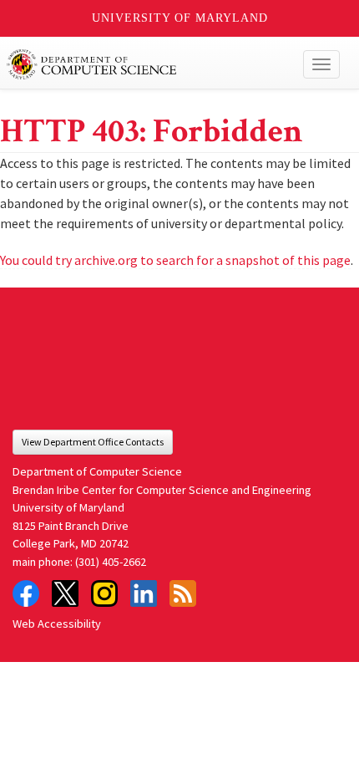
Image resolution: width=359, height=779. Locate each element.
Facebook (26, 593)
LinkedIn (143, 593)
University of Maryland (180, 18)
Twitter (65, 593)
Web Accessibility (57, 623)
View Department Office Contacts (93, 441)
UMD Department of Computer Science (145, 64)
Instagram (104, 593)
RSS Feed (182, 593)
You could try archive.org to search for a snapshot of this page (175, 260)
